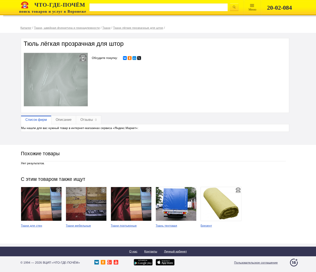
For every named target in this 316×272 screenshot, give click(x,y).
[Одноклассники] (130, 58)
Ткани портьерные (124, 225)
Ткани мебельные (78, 225)
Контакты (150, 251)
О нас (133, 251)
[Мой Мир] (134, 58)
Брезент (206, 225)
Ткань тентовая (166, 225)
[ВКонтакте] (125, 58)
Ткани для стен (31, 225)
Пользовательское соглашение (256, 262)
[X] (139, 58)
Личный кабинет (175, 251)
